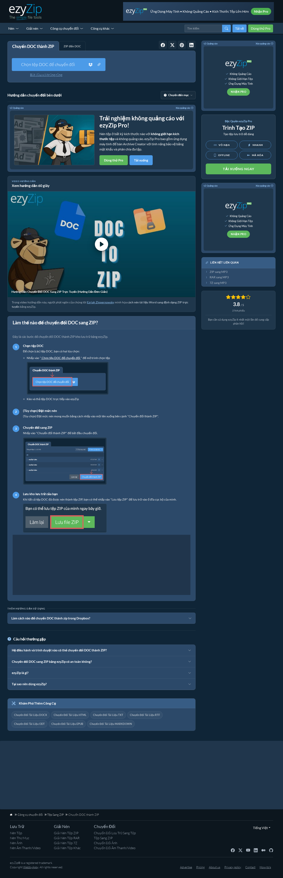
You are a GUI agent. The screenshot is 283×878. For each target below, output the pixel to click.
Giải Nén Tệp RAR (67, 838)
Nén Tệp (16, 833)
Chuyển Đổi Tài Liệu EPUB (67, 723)
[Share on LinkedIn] (191, 45)
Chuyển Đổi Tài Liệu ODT (29, 723)
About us (214, 867)
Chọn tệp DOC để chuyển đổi (48, 64)
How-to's (265, 867)
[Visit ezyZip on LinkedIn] (256, 850)
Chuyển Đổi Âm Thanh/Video (114, 848)
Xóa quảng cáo (183, 107)
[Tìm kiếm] (226, 28)
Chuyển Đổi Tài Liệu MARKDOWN (111, 723)
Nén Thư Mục (19, 838)
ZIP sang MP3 (218, 272)
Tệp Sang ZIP (103, 838)
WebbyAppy (30, 867)
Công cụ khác (100, 28)
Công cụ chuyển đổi (64, 28)
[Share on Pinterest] (182, 45)
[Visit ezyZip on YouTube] (248, 850)
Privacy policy (232, 867)
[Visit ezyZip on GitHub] (271, 850)
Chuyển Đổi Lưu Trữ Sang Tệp (115, 833)
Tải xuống (141, 160)
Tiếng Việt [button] (259, 828)
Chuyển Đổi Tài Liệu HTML (70, 715)
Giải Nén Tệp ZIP (66, 833)
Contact (250, 867)
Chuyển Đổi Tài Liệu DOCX (30, 715)
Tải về (239, 28)
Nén (11, 28)
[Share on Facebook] (163, 45)
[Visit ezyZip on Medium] (263, 850)
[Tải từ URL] (99, 64)
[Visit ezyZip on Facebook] (233, 850)
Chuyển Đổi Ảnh (105, 843)
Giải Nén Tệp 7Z (65, 843)
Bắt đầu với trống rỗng (46, 75)
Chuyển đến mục (178, 95)
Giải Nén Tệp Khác (67, 848)
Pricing (200, 867)
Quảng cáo (18, 107)
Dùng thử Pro (260, 28)
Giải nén (32, 28)
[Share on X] (172, 45)
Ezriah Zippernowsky (100, 302)
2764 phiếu (238, 310)
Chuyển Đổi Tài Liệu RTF (145, 715)
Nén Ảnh (16, 843)
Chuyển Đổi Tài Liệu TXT (108, 715)
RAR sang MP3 (219, 277)
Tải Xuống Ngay (238, 169)
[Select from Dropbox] (90, 64)
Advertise (186, 867)
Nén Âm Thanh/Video (25, 848)
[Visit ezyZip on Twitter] (240, 850)
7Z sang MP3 (218, 283)
